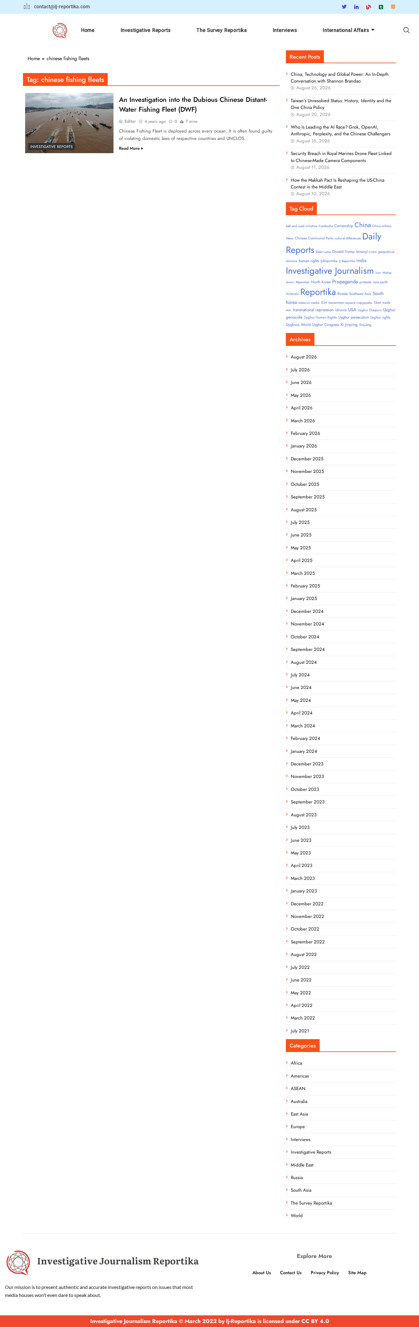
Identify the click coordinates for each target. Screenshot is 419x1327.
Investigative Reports (146, 30)
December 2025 (307, 458)
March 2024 (303, 725)
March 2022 (303, 1018)
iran (378, 272)
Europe (298, 1126)
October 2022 (305, 929)
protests (365, 282)
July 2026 (300, 369)
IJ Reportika (347, 261)
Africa (296, 1063)
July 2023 (300, 827)
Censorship (343, 226)
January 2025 (304, 598)
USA (352, 309)
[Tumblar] (381, 6)
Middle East (302, 1165)
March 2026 (303, 420)
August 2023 (304, 814)
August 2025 (304, 509)
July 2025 (300, 522)
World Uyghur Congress (320, 324)
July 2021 (300, 1030)
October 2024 (305, 636)
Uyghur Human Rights (320, 317)
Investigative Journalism (330, 270)
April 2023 (301, 865)
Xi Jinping (349, 324)
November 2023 (307, 776)
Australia (299, 1101)
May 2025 (301, 547)
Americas (300, 1076)
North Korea (321, 282)
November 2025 (307, 471)
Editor (130, 121)
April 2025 (301, 560)
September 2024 (308, 649)
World (297, 1215)
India (361, 260)
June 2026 (301, 382)
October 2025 (305, 484)
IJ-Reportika (329, 260)
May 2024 (301, 700)
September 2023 (308, 802)
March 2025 (303, 573)
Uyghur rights (380, 317)
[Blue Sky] (368, 6)
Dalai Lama (323, 252)
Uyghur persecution (353, 317)
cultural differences (348, 238)
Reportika (318, 291)
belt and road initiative (301, 226)
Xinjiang (365, 324)
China (363, 225)
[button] (406, 30)
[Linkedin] (356, 6)
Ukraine (341, 310)
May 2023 (301, 852)
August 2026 (304, 357)
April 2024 (302, 713)
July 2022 (300, 967)
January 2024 (304, 751)
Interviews (285, 30)
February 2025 (305, 585)
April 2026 (302, 407)
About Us (261, 1272)
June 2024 (301, 687)
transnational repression (313, 310)
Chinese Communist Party (314, 238)
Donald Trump (343, 251)
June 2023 (301, 840)
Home (88, 30)
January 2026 (304, 446)
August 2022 (304, 954)
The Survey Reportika (221, 30)
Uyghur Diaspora (370, 310)
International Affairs (346, 30)
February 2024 (305, 738)
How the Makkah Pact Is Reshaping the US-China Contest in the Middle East (337, 183)
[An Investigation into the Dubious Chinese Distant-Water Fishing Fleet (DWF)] (69, 123)
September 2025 (308, 496)
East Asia (299, 1114)
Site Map (357, 1272)
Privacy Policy (325, 1272)
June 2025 (301, 535)
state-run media (308, 302)
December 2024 (307, 611)
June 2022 (301, 980)
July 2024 (300, 674)
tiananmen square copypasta (350, 302)
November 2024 (307, 624)
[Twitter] (344, 7)
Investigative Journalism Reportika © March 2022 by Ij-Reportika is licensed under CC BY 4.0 (209, 1321)
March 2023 (303, 878)
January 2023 (304, 891)
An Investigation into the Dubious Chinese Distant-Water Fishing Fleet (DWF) (193, 104)
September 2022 (308, 941)
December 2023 (307, 763)
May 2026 (301, 395)
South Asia (301, 1190)
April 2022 (302, 1005)
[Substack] (393, 6)
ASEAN (298, 1088)
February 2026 (305, 433)
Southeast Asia (360, 293)
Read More (129, 148)
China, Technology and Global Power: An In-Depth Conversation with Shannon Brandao (340, 77)
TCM (324, 302)
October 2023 (305, 789)
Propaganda (345, 281)
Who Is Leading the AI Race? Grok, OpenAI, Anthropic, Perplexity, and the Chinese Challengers (340, 130)
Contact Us (291, 1272)
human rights (309, 261)
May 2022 (301, 992)
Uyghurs (292, 324)
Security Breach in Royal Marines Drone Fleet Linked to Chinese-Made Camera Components (341, 157)
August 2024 (304, 662)
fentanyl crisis (366, 251)
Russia (342, 293)
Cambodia (326, 226)
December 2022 (307, 903)
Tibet (377, 302)
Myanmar (302, 282)
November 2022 (307, 916)
